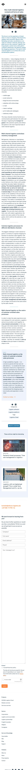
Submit (4, 686)
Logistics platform (14, 412)
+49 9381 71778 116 (8, 508)
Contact (3, 760)
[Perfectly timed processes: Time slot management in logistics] (14, 449)
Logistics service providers (8, 717)
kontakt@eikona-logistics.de (11, 506)
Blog (3, 741)
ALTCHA (20, 681)
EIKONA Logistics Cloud (7, 700)
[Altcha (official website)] (21, 680)
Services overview (6, 705)
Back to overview (14, 425)
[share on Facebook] (12, 32)
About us (4, 753)
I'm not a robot (7, 679)
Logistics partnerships (7, 719)
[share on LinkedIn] (16, 32)
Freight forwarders (6, 722)
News (3, 755)
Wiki (3, 738)
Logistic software (14, 409)
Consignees (4, 727)
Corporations (5, 714)
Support (4, 744)
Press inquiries (5, 758)
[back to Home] (3, 5)
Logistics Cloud (14, 417)
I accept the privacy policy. (9, 667)
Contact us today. (8, 397)
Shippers (4, 724)
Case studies (5, 736)
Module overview (6, 703)
